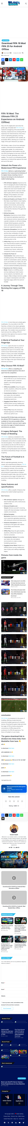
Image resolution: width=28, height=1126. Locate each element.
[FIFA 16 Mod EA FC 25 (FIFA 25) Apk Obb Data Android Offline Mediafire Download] (5, 583)
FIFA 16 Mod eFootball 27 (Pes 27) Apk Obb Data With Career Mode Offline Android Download (14, 861)
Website (3, 996)
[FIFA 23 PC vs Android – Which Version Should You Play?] (7, 920)
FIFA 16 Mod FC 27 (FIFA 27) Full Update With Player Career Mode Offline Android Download (20, 928)
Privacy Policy (7, 1116)
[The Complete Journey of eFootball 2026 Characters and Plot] (23, 1046)
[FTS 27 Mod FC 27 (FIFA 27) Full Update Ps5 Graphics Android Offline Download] (14, 1046)
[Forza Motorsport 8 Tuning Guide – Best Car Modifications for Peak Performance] (5, 1051)
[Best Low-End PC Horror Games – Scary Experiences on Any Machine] (5, 1046)
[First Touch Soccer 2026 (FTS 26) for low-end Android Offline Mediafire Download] (21, 1024)
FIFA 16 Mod (19, 127)
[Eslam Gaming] (14, 3)
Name (3, 982)
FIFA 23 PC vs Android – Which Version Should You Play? (7, 927)
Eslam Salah (6, 53)
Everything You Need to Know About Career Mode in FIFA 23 (20, 945)
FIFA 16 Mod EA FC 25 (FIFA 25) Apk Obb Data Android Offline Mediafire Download (18, 583)
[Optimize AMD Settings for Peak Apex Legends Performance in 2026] (7, 1024)
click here (11, 748)
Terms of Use (14, 1116)
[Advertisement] (14, 22)
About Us (15, 1118)
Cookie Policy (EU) (8, 1118)
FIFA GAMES (5, 40)
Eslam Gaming (19, 1113)
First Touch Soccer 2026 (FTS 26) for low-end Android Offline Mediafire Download (20, 1033)
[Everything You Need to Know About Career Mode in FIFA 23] (21, 939)
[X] (13, 847)
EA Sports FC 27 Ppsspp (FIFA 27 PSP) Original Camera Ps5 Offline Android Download (7, 946)
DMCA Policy (21, 1116)
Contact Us (21, 1118)
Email (3, 989)
